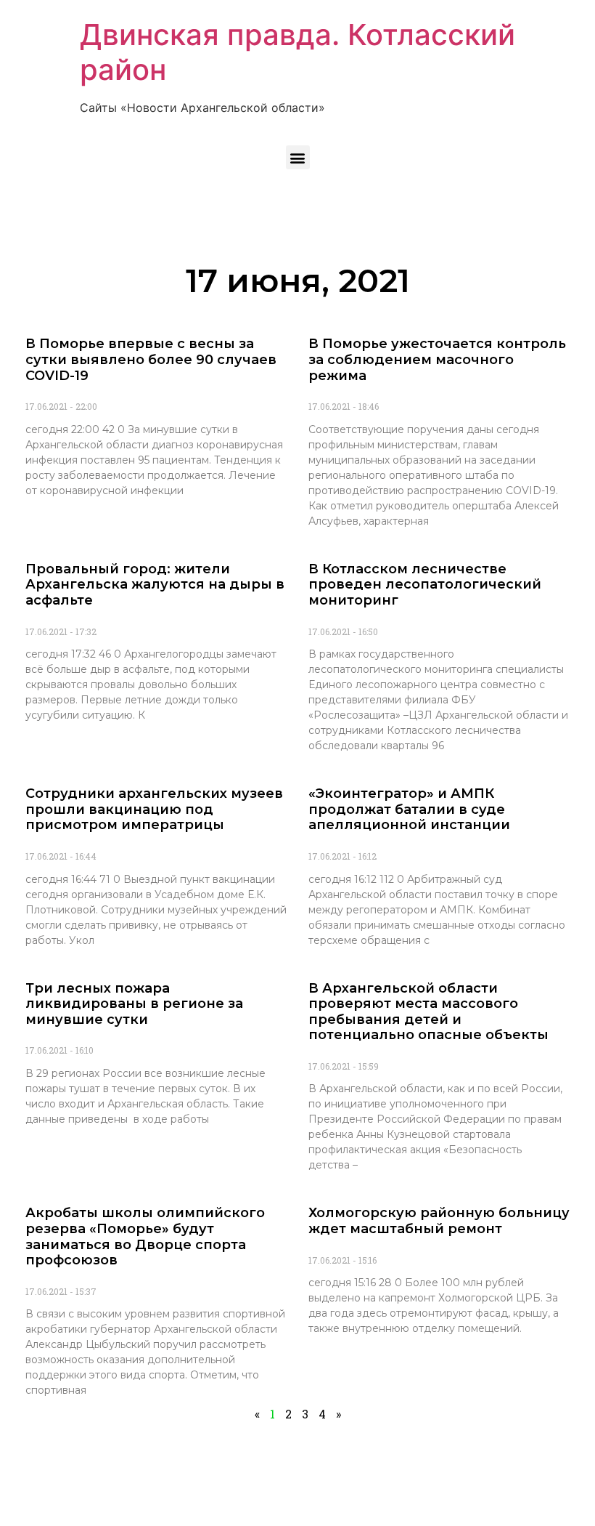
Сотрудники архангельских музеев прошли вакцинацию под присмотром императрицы (154, 809)
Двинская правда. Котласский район (297, 52)
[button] (298, 157)
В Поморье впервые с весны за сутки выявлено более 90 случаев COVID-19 (150, 359)
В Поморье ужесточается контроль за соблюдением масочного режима (437, 359)
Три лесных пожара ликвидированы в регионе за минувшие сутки (134, 1004)
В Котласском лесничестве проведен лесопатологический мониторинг (424, 584)
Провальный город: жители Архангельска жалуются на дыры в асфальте (154, 584)
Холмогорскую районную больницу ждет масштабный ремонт (439, 1221)
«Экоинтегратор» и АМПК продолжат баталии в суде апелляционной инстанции (409, 809)
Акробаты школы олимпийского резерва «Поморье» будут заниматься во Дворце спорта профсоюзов (145, 1236)
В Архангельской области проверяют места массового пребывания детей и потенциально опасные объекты (428, 1011)
